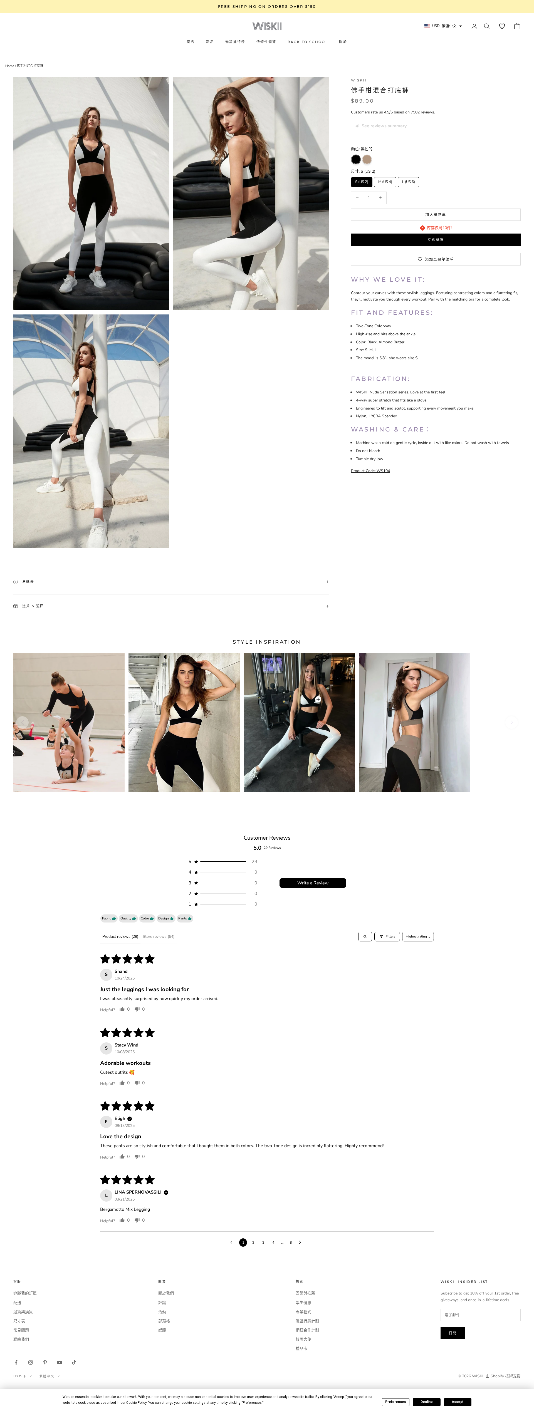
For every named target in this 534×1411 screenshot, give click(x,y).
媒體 (162, 1330)
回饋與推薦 (305, 1293)
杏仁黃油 (367, 159)
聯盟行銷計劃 (307, 1321)
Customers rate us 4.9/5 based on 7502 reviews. (393, 112)
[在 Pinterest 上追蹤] (45, 1362)
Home (10, 66)
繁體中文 (46, 1376)
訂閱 (453, 1333)
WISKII (359, 80)
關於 (343, 42)
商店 (191, 42)
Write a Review (312, 883)
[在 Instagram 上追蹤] (30, 1362)
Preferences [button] (252, 1403)
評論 (162, 1302)
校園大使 (303, 1339)
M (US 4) (385, 180)
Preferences (395, 1402)
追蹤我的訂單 (25, 1293)
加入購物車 (435, 214)
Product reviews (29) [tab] (120, 936)
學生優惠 (303, 1302)
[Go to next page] (301, 1242)
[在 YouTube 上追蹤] (59, 1362)
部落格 (164, 1321)
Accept (457, 1402)
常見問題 (21, 1330)
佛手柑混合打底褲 (30, 66)
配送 (17, 1302)
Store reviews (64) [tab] (158, 936)
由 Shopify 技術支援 (503, 1376)
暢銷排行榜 (235, 42)
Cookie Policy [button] (136, 1403)
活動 (162, 1312)
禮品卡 (301, 1348)
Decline (427, 1402)
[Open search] (365, 936)
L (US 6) (408, 180)
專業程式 (303, 1312)
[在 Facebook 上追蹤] (16, 1362)
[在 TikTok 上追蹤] (74, 1362)
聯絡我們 (21, 1339)
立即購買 (435, 239)
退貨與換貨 (23, 1312)
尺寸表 (19, 1321)
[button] (502, 26)
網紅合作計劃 (307, 1330)
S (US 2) (361, 180)
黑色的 (356, 159)
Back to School (308, 42)
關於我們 (166, 1293)
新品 (210, 42)
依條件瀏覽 (266, 42)
